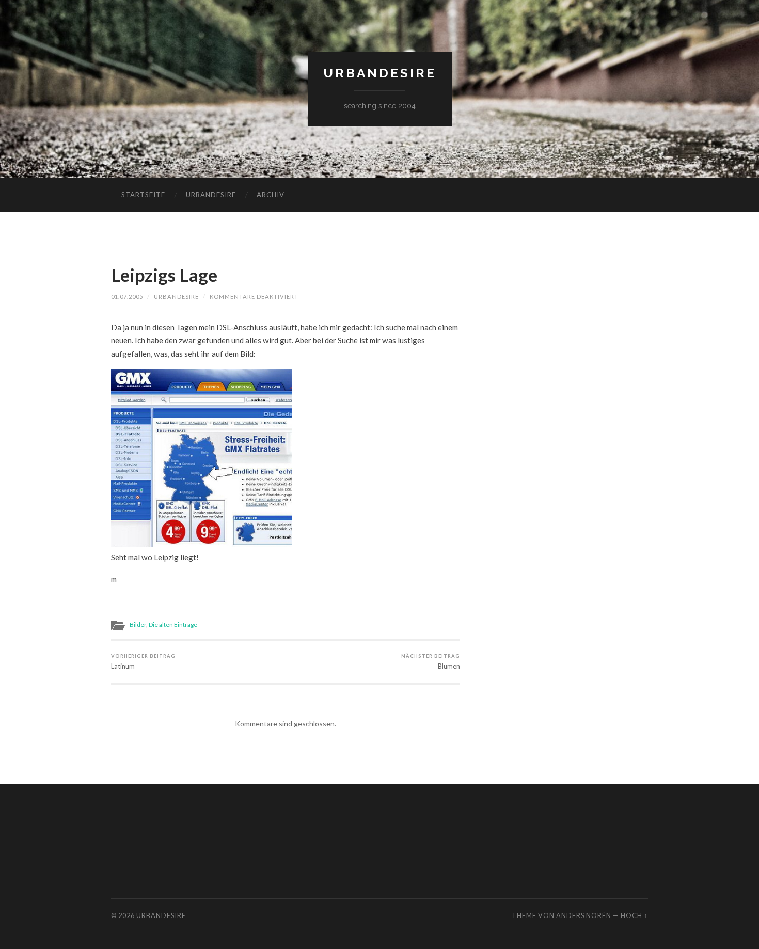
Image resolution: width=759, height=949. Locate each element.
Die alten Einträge (173, 624)
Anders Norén (583, 915)
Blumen (430, 661)
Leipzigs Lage (164, 275)
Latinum (143, 661)
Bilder (138, 624)
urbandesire (379, 73)
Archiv (270, 195)
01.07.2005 (127, 296)
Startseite (143, 195)
